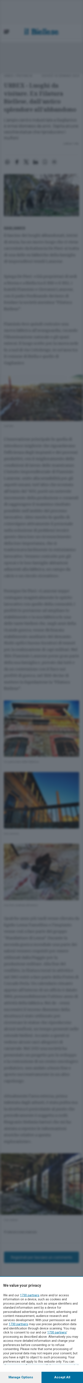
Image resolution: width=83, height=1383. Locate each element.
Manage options (21, 1377)
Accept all (62, 1377)
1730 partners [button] (29, 1295)
